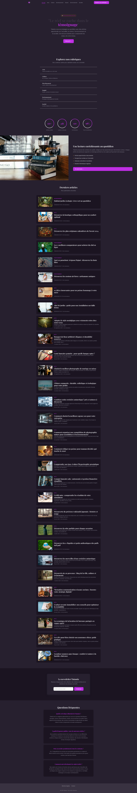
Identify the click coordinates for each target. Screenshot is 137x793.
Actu (48, 2)
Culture (52, 2)
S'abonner (78, 689)
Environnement (73, 2)
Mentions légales (66, 786)
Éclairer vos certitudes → (101, 2)
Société (81, 2)
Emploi (66, 2)
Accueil (43, 2)
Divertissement (59, 2)
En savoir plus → (79, 169)
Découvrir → (68, 41)
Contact (73, 786)
